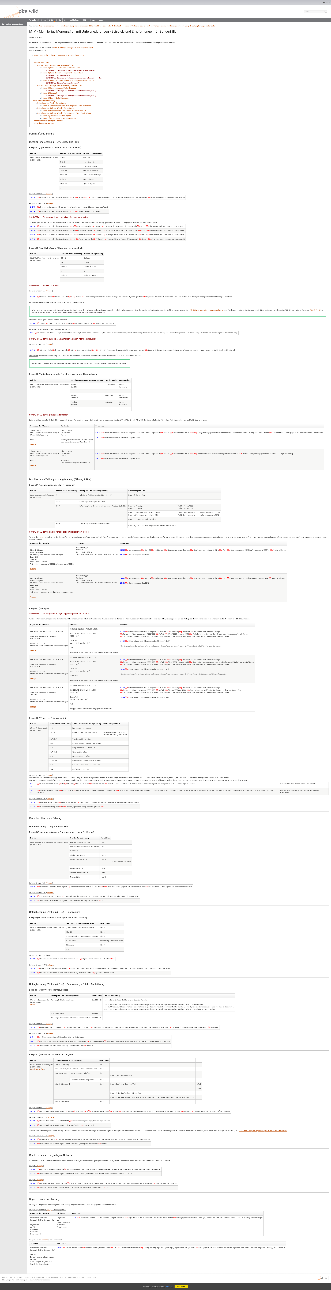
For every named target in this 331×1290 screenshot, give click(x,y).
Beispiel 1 (33, 153)
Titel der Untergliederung (92, 153)
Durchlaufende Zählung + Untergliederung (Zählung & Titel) (59, 85)
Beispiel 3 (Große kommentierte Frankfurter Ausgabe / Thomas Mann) (68, 80)
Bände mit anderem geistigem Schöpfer (48, 121)
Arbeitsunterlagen (81, 26)
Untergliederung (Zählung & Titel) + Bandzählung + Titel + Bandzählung (64, 113)
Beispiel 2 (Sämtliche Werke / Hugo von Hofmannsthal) (62, 73)
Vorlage (49, 194)
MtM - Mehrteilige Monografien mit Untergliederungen (126, 26)
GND (51, 20)
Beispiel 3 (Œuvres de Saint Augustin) (56, 98)
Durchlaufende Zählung (42, 63)
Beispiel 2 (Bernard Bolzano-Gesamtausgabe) (59, 118)
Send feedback (44, 1280)
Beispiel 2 (33, 254)
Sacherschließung (71, 20)
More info (168, 1287)
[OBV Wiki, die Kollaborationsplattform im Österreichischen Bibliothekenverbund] (20, 11)
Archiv (92, 20)
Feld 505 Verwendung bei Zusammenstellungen (206, 310)
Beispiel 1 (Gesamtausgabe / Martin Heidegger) (59, 88)
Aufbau (32, 1005)
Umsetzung (99, 426)
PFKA (58, 20)
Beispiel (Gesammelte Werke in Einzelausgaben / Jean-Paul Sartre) (66, 106)
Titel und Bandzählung (112, 996)
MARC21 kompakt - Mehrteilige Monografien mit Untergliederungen (59, 55)
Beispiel (33, 923)
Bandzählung (105, 923)
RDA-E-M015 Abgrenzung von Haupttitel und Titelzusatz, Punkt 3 (263, 1131)
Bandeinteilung (124, 380)
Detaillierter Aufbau (37, 1069)
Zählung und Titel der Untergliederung (80, 923)
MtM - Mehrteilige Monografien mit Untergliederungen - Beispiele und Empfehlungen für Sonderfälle (181, 26)
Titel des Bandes (111, 380)
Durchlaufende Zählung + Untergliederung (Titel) (55, 65)
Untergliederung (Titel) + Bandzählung (51, 103)
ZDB (84, 20)
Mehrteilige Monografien (97, 26)
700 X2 (312, 310)
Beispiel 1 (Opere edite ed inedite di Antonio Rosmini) (61, 68)
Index (101, 20)
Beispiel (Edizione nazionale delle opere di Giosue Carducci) (64, 111)
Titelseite (65, 426)
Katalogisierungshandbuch (13, 24)
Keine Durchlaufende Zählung (44, 101)
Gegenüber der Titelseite (39, 426)
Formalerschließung (37, 20)
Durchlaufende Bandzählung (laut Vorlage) (87, 380)
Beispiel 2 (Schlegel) (49, 93)
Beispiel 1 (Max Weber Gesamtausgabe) (57, 116)
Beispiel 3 (33, 380)
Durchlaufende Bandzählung (70, 153)
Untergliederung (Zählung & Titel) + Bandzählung (55, 108)
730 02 (318, 310)
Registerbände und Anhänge (43, 123)
